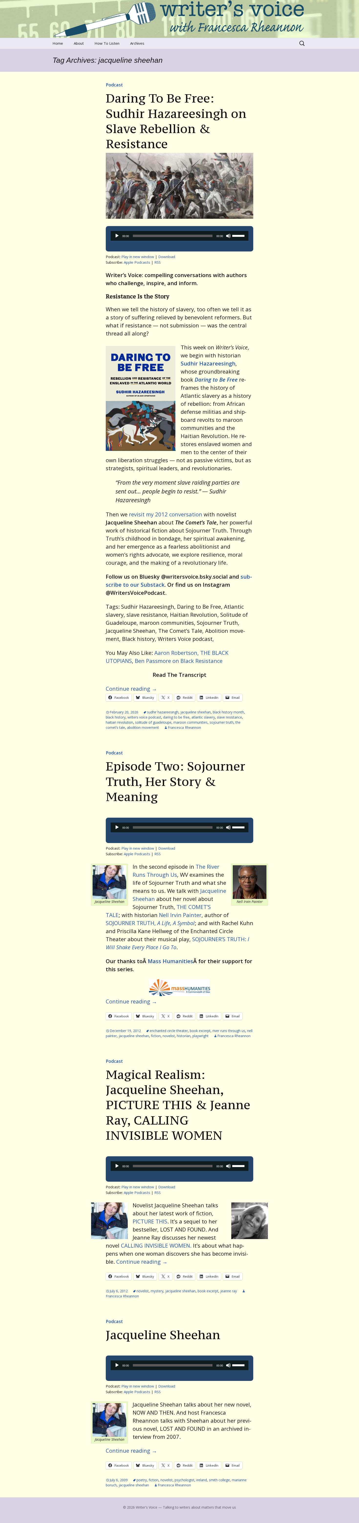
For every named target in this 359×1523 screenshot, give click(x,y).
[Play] (117, 235)
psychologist (184, 1480)
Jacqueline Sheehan (163, 1335)
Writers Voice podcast (144, 717)
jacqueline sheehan (195, 712)
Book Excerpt (200, 1030)
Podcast (114, 85)
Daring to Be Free (216, 379)
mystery (157, 1291)
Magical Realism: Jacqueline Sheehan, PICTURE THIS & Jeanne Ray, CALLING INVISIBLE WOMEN (178, 1105)
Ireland (201, 1480)
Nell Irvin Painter (180, 914)
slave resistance (229, 717)
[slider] (239, 235)
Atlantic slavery (203, 717)
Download (166, 256)
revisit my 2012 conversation (165, 514)
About (79, 43)
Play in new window (137, 256)
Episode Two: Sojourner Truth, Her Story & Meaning (175, 781)
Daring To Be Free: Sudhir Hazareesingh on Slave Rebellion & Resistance (176, 121)
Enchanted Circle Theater (169, 1030)
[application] (179, 236)
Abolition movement (143, 727)
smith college (219, 1480)
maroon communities (190, 722)
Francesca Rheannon (184, 727)
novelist (169, 1035)
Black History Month (228, 712)
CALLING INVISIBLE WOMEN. (156, 1245)
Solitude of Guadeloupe (153, 722)
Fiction (156, 1035)
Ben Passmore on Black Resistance (178, 660)
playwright (200, 1035)
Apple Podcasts (137, 262)
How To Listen (107, 43)
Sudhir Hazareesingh (208, 363)
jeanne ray (228, 1291)
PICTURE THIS (150, 1221)
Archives (137, 43)
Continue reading (131, 688)
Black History (116, 717)
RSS (157, 262)
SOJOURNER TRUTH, (150, 923)
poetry (142, 1480)
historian (183, 1035)
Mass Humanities (170, 961)
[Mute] (228, 235)
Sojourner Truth (221, 722)
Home (58, 43)
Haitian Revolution (119, 722)
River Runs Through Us (228, 1030)
